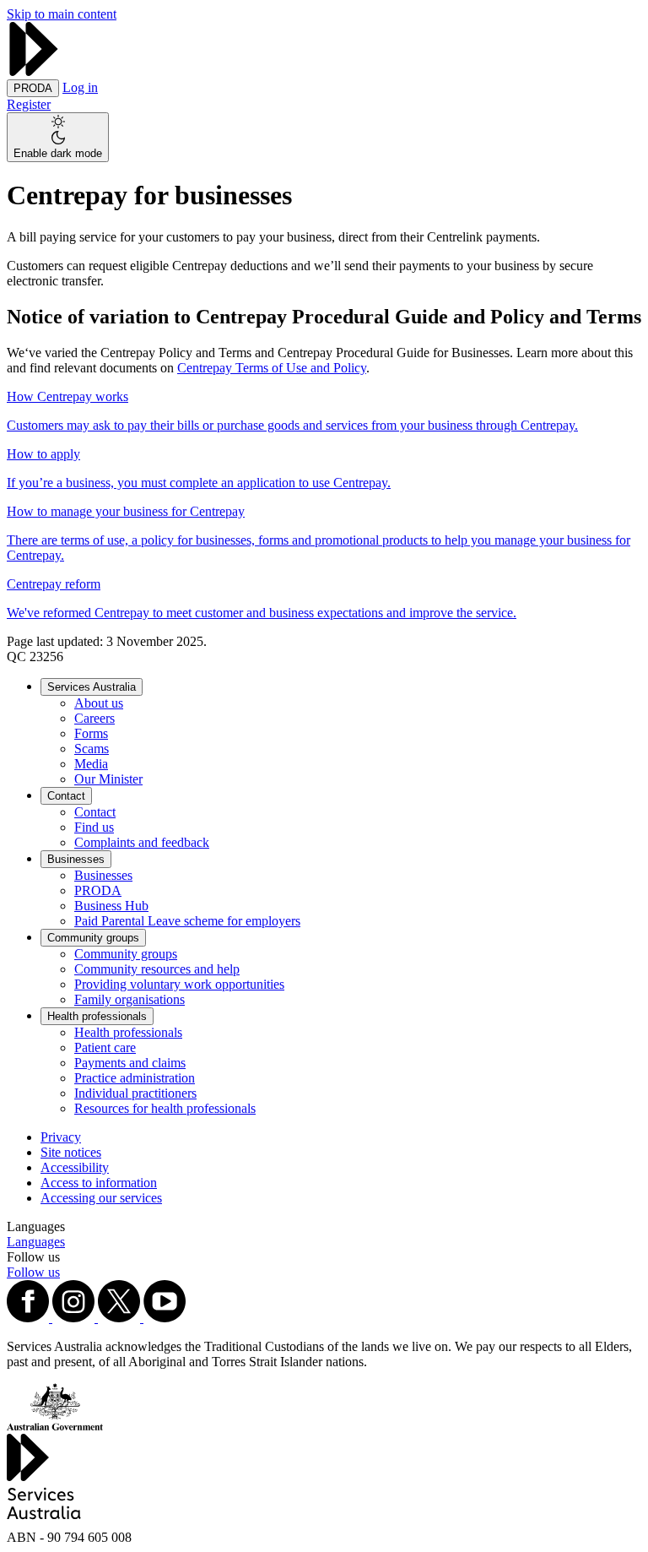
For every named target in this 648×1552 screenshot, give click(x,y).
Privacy (60, 1137)
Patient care (105, 1047)
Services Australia (91, 687)
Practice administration (134, 1078)
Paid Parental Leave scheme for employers (187, 921)
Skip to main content (61, 14)
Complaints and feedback (141, 842)
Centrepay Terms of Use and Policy (271, 368)
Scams (91, 748)
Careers (94, 718)
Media (91, 764)
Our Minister (108, 779)
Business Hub (111, 905)
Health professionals (97, 1016)
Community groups (93, 937)
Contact (66, 796)
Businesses (76, 859)
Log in (80, 87)
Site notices (70, 1152)
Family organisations (129, 999)
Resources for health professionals (165, 1108)
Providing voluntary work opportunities (179, 984)
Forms (91, 733)
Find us (94, 827)
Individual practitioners (135, 1093)
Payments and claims (130, 1062)
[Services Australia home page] (34, 71)
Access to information (98, 1182)
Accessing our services (101, 1198)
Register (29, 104)
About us (98, 703)
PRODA (98, 890)
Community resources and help (157, 969)
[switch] (58, 137)
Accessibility (74, 1167)
